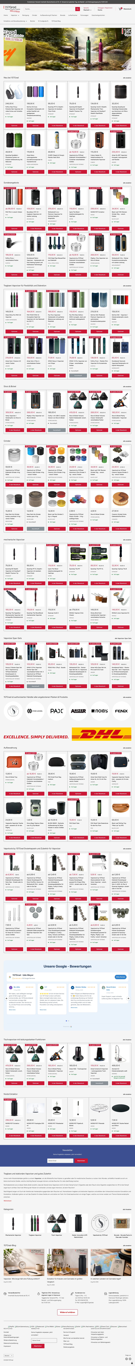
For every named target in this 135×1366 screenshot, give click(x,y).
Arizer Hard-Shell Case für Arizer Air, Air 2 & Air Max (99, 778)
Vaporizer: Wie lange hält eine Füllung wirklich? (22, 1279)
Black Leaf (115, 219)
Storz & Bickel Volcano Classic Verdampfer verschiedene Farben (98, 418)
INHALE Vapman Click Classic (76, 614)
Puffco (8, 114)
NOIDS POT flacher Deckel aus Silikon (120, 1124)
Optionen (14, 125)
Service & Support (69, 1332)
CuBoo (93, 162)
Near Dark (9, 521)
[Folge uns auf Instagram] (130, 1359)
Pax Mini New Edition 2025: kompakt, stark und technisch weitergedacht (77, 317)
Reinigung (25, 15)
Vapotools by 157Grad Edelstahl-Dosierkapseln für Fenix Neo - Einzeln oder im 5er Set (14, 881)
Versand (66, 1335)
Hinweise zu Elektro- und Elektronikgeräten (99, 1338)
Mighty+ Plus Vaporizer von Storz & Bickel (99, 259)
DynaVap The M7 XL (97, 569)
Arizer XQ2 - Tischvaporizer (78, 1069)
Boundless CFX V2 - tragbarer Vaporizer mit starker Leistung (34, 214)
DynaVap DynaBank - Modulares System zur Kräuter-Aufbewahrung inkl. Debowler (14, 158)
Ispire (71, 219)
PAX (7, 214)
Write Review (120, 977)
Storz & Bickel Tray (11, 777)
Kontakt (6, 1332)
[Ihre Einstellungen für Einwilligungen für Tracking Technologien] (132, 1363)
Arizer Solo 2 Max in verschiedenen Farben (33, 362)
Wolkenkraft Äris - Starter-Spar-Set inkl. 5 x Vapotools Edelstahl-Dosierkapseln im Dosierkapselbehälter (78, 671)
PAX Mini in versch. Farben (14, 212)
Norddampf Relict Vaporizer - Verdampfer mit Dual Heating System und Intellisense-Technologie (35, 261)
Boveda (62, 15)
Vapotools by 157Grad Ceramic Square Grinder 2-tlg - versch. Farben (120, 472)
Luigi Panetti (18, 987)
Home (6, 15)
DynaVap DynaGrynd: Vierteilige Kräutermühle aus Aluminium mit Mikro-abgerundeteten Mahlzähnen (120, 111)
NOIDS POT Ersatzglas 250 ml (35, 1124)
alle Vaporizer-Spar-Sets (123, 638)
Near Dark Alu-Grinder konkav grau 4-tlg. (34, 515)
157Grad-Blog (56, 21)
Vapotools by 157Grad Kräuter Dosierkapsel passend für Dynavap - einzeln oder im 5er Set (119, 932)
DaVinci (29, 118)
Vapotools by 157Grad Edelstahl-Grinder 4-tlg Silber (13, 472)
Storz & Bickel (95, 263)
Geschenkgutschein (98, 15)
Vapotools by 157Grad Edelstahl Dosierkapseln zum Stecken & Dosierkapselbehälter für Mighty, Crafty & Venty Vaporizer (77, 934)
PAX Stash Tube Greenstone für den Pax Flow (99, 824)
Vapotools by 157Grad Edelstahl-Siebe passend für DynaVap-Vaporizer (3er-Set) (35, 932)
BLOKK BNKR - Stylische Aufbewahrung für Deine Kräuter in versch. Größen (56, 825)
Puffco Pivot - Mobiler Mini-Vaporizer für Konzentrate (99, 362)
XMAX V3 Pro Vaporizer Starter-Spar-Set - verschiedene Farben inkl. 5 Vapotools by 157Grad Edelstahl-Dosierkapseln (35, 672)
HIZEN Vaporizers (32, 164)
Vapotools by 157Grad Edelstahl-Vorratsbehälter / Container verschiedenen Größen (77, 158)
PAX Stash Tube (74, 823)
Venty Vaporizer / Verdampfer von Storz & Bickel (13, 418)
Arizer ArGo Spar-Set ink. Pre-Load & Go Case (98, 668)
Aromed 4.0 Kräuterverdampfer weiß (119, 1070)
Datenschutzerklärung (11, 1343)
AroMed (114, 1073)
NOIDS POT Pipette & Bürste (76, 1124)
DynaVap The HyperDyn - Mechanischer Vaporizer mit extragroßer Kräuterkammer (14, 615)
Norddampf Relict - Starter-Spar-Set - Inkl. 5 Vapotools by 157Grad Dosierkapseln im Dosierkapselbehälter (120, 671)
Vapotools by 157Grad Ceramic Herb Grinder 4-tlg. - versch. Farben (35, 472)
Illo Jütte (78, 987)
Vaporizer (14, 15)
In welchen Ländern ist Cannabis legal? (106, 1279)
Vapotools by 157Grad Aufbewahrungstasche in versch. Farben (77, 779)
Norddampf (30, 267)
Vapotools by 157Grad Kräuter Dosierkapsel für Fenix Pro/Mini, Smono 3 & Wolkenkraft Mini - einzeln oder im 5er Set (35, 882)
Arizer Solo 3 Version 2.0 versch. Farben (13, 362)
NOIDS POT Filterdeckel (55, 1123)
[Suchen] (77, 9)
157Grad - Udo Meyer (22, 975)
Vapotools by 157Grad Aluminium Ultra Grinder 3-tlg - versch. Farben (77, 472)
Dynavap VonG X (53, 613)
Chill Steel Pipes (53, 263)
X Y (107, 987)
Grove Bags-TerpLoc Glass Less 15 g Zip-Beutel (35, 824)
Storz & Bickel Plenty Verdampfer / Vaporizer (119, 417)
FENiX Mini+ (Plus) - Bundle (56, 667)
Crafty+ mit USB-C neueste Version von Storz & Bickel (56, 417)
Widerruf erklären (67, 1312)
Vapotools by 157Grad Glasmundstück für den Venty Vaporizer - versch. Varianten (98, 881)
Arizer (114, 162)
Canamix (114, 519)
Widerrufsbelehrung (10, 1340)
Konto (100, 10)
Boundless (30, 219)
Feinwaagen (84, 15)
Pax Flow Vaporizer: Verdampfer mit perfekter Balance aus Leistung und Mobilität (56, 318)
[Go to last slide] (7, 998)
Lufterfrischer (72, 15)
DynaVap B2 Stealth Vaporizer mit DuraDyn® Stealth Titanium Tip (76, 109)
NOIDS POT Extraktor (97, 212)
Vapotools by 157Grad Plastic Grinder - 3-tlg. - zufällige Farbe (76, 516)
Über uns (66, 1341)
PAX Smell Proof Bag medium (54, 778)
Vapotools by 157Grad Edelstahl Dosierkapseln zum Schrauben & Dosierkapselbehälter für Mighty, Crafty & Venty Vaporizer (55, 883)
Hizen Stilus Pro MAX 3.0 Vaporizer (13, 316)
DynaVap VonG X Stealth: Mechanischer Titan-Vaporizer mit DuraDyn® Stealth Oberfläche (99, 110)
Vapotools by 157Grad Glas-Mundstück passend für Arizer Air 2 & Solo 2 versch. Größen (13, 932)
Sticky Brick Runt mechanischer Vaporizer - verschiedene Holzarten (98, 615)
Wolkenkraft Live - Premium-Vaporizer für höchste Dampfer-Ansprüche (55, 215)
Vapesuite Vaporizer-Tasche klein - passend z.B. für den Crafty (120, 779)
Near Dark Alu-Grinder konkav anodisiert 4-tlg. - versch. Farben (13, 516)
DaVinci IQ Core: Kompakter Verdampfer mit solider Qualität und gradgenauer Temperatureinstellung (35, 111)
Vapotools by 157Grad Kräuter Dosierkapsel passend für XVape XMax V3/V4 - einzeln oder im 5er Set (78, 882)
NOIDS (92, 214)
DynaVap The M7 (74, 569)
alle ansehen (127, 78)
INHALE (71, 618)
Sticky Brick (94, 620)
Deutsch (7, 1355)
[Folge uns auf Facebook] (126, 1359)
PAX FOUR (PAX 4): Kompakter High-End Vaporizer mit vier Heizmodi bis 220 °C (35, 318)
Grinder (34, 15)
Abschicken (81, 1161)
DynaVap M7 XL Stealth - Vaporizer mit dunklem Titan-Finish (56, 109)
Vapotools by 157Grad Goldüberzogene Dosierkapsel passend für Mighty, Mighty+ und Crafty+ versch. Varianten (99, 933)
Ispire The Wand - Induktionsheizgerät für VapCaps (76, 214)
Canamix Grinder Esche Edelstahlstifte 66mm (119, 515)
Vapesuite (115, 784)
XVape (50, 160)
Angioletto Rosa (48, 988)
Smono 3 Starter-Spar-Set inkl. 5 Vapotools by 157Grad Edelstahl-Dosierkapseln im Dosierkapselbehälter (14, 672)
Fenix (49, 670)
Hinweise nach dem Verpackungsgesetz (97, 1333)
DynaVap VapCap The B (119, 569)
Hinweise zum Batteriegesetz (100, 1342)
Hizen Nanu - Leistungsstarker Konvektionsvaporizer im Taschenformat (34, 158)
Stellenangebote (68, 1347)
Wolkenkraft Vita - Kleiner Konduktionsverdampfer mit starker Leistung (120, 260)
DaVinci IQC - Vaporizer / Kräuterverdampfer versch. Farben (120, 317)
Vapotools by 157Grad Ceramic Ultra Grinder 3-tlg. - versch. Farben (56, 472)
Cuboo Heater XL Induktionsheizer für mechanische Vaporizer (98, 157)
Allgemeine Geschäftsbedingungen (11, 1336)
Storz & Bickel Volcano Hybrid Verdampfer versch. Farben (77, 418)
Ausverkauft (78, 375)
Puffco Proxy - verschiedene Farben (12, 259)
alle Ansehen (127, 1040)
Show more (43, 1012)
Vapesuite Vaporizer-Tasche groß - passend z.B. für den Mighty (14, 825)
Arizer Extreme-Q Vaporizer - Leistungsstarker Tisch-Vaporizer (99, 1071)
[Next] (131, 412)
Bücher (32, 21)
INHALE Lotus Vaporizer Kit (120, 613)
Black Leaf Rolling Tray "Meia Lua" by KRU (119, 824)
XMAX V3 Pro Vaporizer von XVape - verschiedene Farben (78, 363)
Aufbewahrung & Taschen (48, 15)
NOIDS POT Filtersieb (97, 1123)
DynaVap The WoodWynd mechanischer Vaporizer (35, 614)
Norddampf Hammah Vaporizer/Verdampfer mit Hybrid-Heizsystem (120, 363)
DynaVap (51, 114)
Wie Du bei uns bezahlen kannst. (73, 1338)
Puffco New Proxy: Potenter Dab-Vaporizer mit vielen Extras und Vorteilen (14, 109)
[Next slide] (128, 998)
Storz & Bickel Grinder (97, 514)
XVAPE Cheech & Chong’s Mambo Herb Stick (56, 156)
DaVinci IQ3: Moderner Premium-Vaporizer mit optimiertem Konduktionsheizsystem (98, 318)
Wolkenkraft (52, 221)
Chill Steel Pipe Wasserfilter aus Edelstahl (56, 259)
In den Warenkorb (57, 125)
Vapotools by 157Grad (76, 164)
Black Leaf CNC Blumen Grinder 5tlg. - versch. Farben (119, 214)
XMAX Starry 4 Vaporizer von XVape (56, 362)
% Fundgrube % (43, 21)
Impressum (7, 1346)
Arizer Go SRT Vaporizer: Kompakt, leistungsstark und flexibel (119, 157)
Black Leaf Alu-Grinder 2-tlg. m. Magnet (56, 515)
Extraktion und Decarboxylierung (14, 21)
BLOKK (50, 830)
